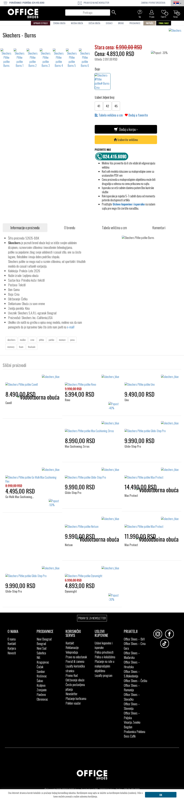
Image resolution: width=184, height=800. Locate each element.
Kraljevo (41, 685)
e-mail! (70, 327)
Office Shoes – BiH (134, 639)
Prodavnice (134, 23)
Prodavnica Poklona (134, 731)
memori (62, 340)
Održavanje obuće (75, 680)
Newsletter (71, 693)
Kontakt (12, 643)
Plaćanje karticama (76, 698)
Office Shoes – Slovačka (132, 697)
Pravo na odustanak (76, 657)
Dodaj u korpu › (128, 129)
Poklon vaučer (73, 703)
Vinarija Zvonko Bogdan (132, 724)
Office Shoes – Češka (135, 680)
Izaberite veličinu (127, 139)
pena (72, 340)
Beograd (41, 643)
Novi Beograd (44, 639)
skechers (11, 340)
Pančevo (41, 694)
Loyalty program (103, 675)
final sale (164, 23)
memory (10, 347)
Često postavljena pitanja (75, 687)
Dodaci (109, 23)
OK (160, 795)
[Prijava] (151, 12)
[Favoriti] (163, 12)
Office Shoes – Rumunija (132, 687)
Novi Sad (41, 648)
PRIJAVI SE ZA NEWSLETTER (92, 618)
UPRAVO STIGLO (40, 23)
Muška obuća (77, 23)
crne (32, 340)
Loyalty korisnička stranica (75, 668)
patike (51, 340)
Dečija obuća (94, 23)
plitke (41, 340)
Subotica (41, 653)
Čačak (40, 666)
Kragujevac (43, 662)
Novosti (12, 653)
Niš (38, 657)
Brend (121, 23)
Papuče (149, 23)
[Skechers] (176, 30)
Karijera (12, 648)
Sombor (41, 671)
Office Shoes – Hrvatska (132, 664)
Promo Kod (72, 675)
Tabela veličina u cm (110, 115)
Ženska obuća (59, 23)
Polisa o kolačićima (105, 657)
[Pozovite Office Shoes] (113, 156)
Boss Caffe (130, 736)
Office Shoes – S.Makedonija (132, 673)
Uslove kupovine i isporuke (129, 204)
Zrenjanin (42, 689)
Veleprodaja (72, 652)
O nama (12, 639)
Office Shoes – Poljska (132, 715)
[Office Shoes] (23, 13)
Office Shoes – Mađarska (132, 655)
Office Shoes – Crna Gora (135, 646)
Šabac (40, 680)
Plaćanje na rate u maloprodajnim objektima (104, 666)
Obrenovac (42, 699)
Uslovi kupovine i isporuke (103, 645)
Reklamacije (72, 647)
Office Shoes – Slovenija (132, 706)
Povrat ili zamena (75, 661)
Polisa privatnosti (104, 652)
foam (21, 347)
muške (23, 340)
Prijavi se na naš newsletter (96, 2)
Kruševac (42, 676)
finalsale (31, 347)
